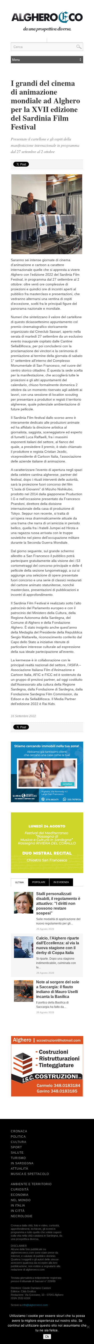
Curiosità (20, 1189)
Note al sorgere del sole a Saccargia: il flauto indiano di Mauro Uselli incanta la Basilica (57, 989)
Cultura (18, 1142)
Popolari (38, 882)
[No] (88, 1326)
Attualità (19, 1168)
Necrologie (22, 1216)
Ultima (19, 882)
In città (18, 1211)
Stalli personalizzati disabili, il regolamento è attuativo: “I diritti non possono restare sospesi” (58, 903)
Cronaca (19, 1131)
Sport (16, 1147)
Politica (18, 1136)
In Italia (18, 1205)
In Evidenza (61, 882)
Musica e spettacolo (30, 1174)
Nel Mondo (21, 1200)
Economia (19, 1195)
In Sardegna (22, 1163)
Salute (17, 1152)
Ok (47, 1336)
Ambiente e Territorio (31, 1184)
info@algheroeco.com (35, 1305)
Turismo (18, 1158)
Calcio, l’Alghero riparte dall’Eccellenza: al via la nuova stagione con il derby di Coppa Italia (57, 945)
